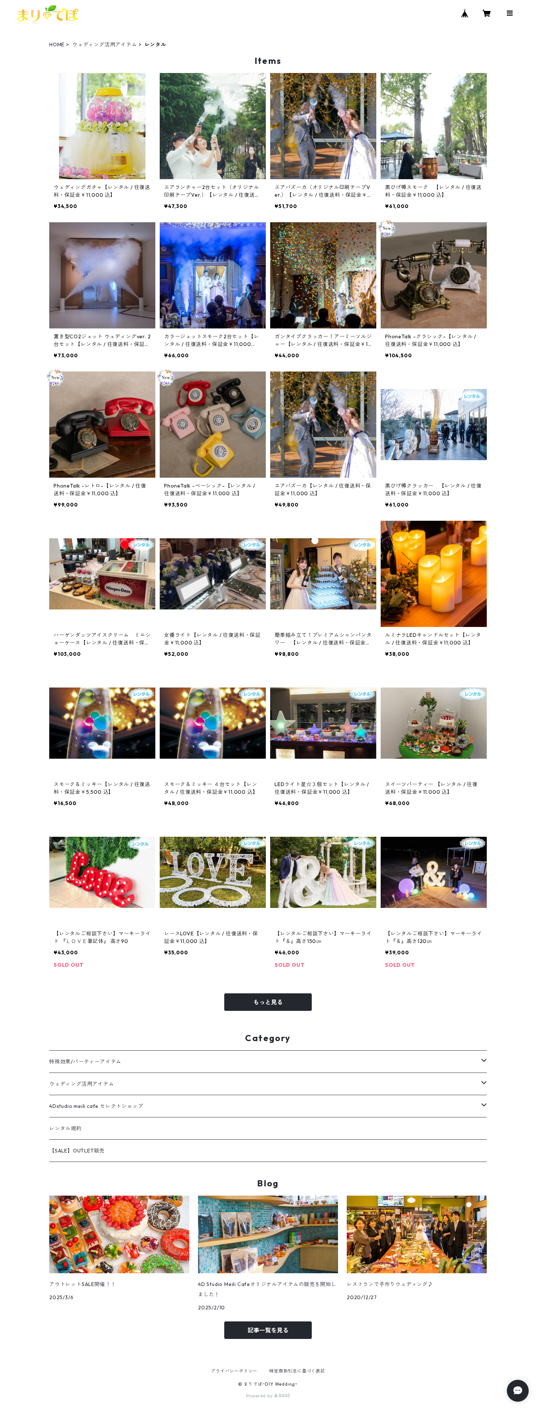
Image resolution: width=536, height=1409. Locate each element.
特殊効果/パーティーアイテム (85, 1061)
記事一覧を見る (268, 1330)
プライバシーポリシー (234, 1371)
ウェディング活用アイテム (104, 44)
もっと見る (268, 1002)
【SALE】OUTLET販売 (77, 1150)
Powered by (260, 1395)
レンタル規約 (65, 1128)
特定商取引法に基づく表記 (297, 1371)
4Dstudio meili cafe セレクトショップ (96, 1106)
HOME (57, 44)
